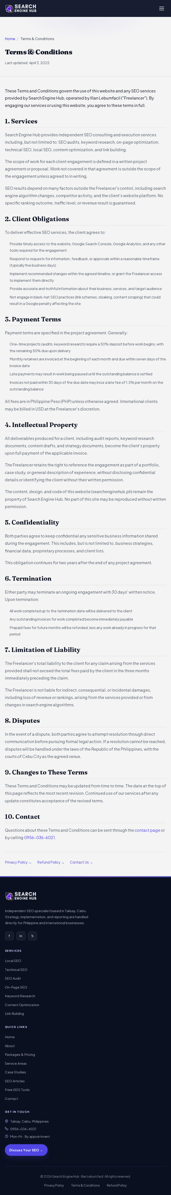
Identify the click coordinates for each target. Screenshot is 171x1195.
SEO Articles (15, 1081)
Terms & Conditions (85, 1185)
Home (10, 38)
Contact (11, 1098)
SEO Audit (13, 978)
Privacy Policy (54, 1185)
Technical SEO (16, 969)
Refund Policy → (51, 862)
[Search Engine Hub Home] (21, 8)
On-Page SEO (16, 987)
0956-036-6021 (39, 837)
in (20, 936)
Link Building (14, 1013)
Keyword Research (20, 996)
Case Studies (15, 1072)
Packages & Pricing (20, 1054)
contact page (147, 830)
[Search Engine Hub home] (21, 896)
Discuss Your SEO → (26, 1150)
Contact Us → (81, 862)
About (10, 1046)
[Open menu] (161, 8)
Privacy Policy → (18, 862)
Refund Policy (117, 1185)
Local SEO (13, 960)
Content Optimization (22, 1005)
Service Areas (16, 1063)
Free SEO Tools (17, 1089)
